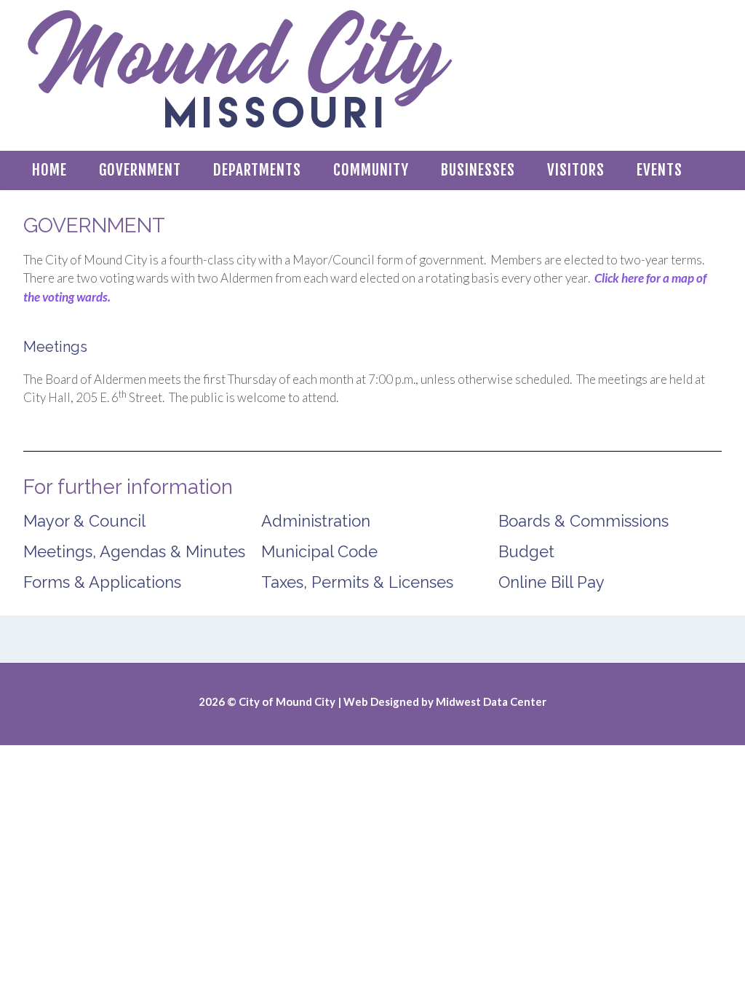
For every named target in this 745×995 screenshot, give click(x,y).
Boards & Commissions (583, 520)
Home (49, 169)
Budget (526, 551)
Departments (257, 169)
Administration (315, 520)
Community (371, 169)
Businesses (478, 169)
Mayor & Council (84, 520)
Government (140, 169)
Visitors (576, 169)
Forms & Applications (102, 582)
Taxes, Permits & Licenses (357, 582)
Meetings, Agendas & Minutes (134, 551)
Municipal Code (319, 551)
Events (659, 169)
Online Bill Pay (551, 582)
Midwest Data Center (491, 701)
